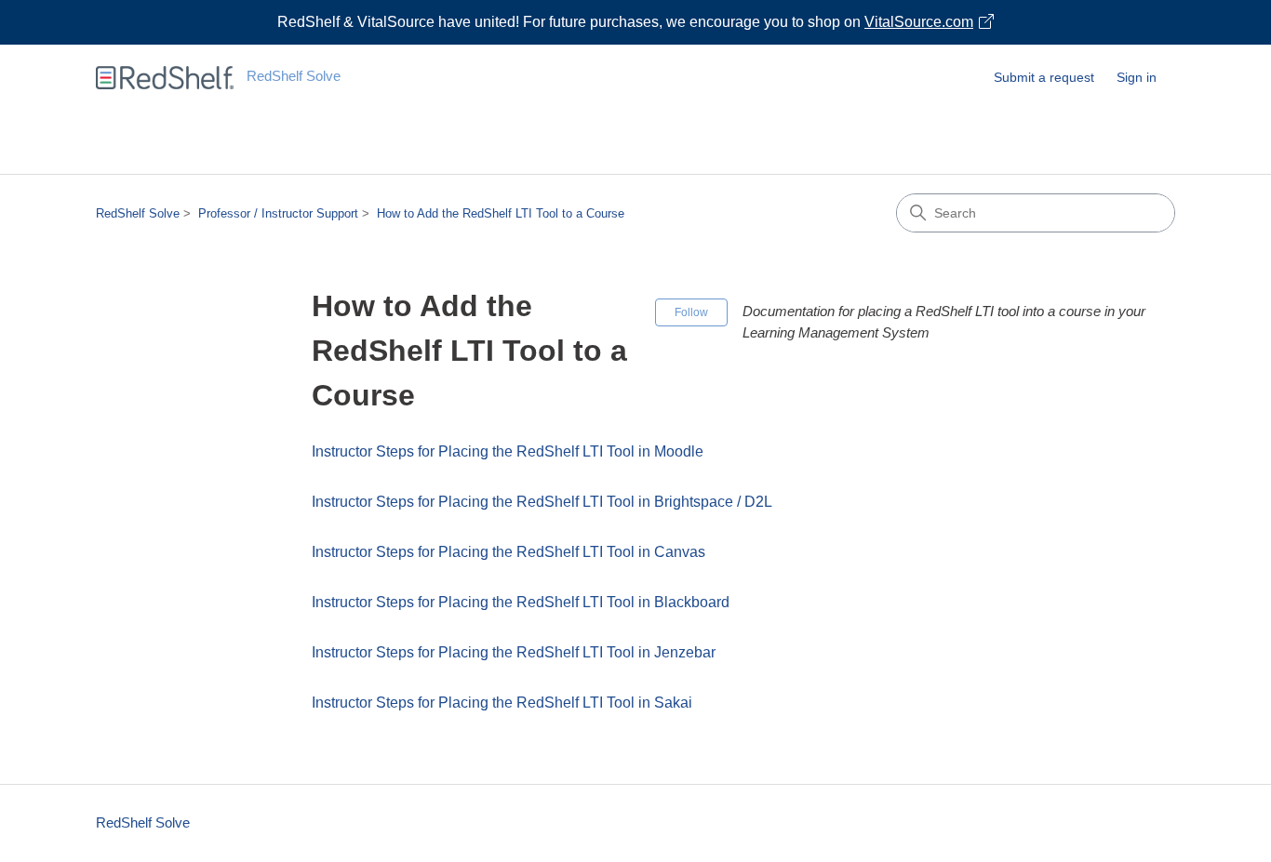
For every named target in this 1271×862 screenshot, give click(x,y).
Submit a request (1044, 77)
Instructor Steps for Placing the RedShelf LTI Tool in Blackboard (520, 602)
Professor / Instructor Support (278, 213)
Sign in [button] (1137, 77)
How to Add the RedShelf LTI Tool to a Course (500, 213)
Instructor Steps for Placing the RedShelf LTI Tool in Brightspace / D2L (542, 502)
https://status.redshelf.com (636, 153)
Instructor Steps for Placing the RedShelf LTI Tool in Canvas (508, 552)
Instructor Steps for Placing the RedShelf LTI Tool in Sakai (502, 702)
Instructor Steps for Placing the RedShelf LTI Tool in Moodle (507, 451)
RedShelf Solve (138, 213)
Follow (691, 312)
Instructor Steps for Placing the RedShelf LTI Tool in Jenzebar (514, 652)
